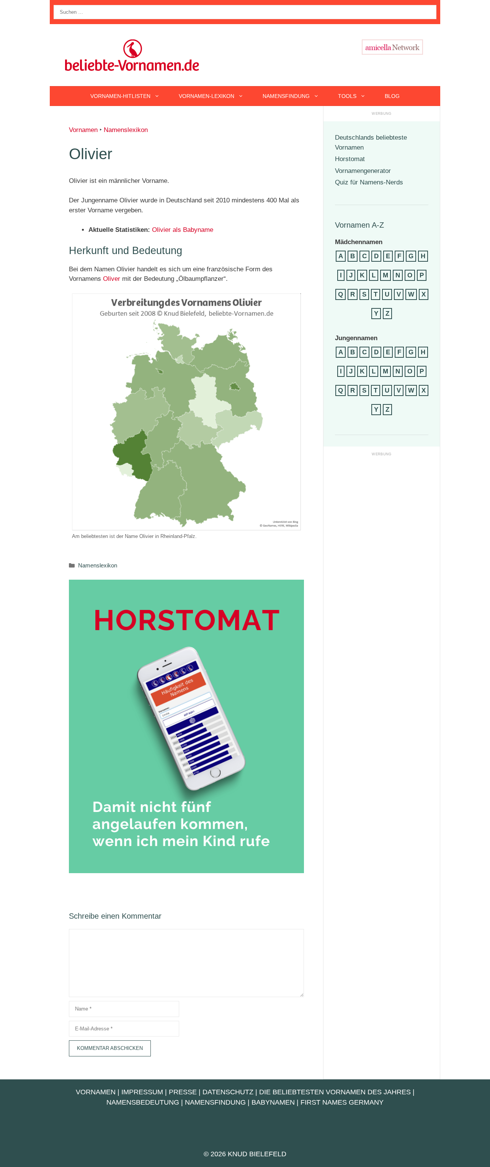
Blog (392, 96)
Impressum (142, 1092)
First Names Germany (342, 1102)
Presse (183, 1092)
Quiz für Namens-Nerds (369, 182)
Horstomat (350, 159)
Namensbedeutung (142, 1102)
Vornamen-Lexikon (206, 96)
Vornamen (83, 130)
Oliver (111, 278)
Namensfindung (286, 96)
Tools (347, 96)
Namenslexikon (126, 130)
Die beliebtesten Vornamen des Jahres (335, 1092)
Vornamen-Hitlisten (120, 96)
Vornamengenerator (363, 170)
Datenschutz (228, 1092)
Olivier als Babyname (182, 229)
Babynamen (273, 1102)
